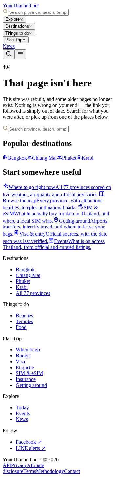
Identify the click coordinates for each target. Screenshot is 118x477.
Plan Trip (13, 39)
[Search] (8, 54)
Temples (24, 321)
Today (22, 407)
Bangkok (17, 158)
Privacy (19, 465)
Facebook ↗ (29, 442)
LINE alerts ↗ (31, 448)
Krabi (87, 158)
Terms (29, 471)
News (9, 46)
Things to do (17, 33)
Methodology (50, 471)
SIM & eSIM (29, 373)
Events (23, 413)
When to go (28, 349)
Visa (20, 361)
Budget (23, 355)
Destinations (17, 26)
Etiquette (25, 367)
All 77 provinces (33, 293)
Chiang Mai (44, 158)
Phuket (69, 158)
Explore (12, 19)
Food (21, 327)
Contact (72, 471)
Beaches (24, 315)
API (7, 465)
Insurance (26, 379)
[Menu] (20, 54)
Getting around (31, 385)
